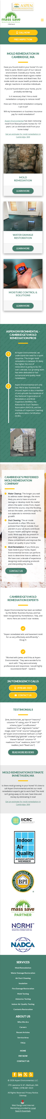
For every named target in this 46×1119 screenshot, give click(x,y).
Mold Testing (23, 994)
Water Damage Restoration (23, 973)
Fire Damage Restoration (23, 988)
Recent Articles (23, 1032)
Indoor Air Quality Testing (23, 1004)
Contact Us (16, 571)
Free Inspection (23, 39)
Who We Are (23, 1022)
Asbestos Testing (23, 999)
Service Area (23, 1037)
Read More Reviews (23, 752)
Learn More (23, 191)
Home (23, 1051)
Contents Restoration (23, 1009)
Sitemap (22, 1095)
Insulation (23, 983)
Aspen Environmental (14, 121)
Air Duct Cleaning (23, 978)
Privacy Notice (31, 1092)
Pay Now (23, 1056)
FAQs (23, 1043)
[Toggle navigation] (42, 20)
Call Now (24, 32)
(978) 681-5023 (24, 688)
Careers (23, 1027)
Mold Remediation (23, 968)
